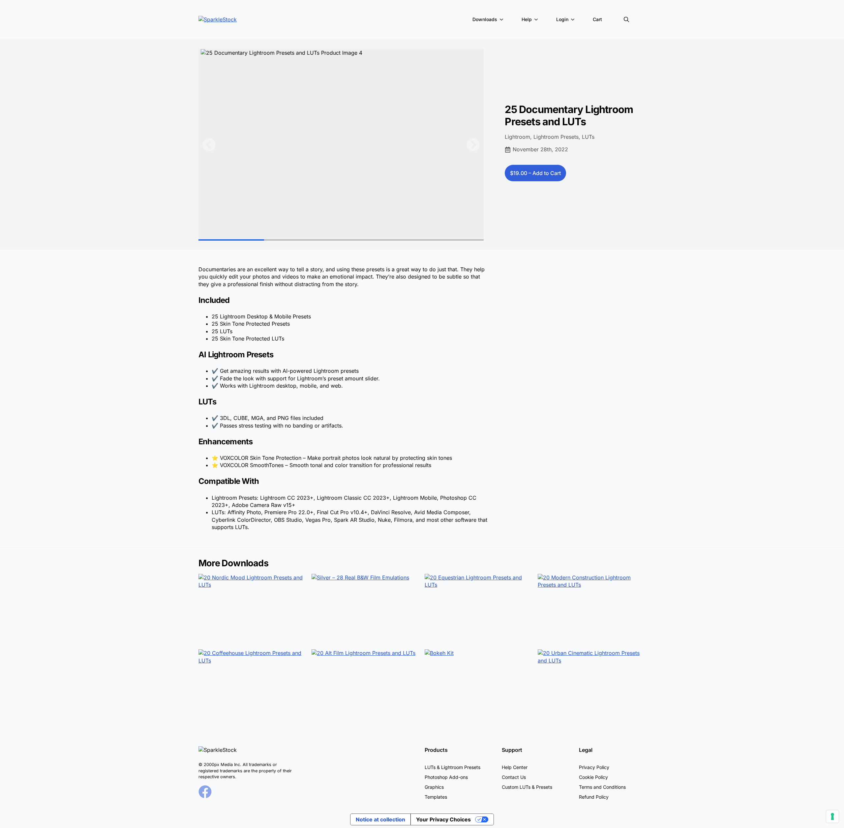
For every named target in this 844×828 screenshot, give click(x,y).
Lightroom (517, 136)
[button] (209, 144)
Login (562, 19)
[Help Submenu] (537, 19)
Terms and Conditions (602, 787)
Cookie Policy (593, 777)
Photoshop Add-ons (446, 777)
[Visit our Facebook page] (205, 791)
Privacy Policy (594, 767)
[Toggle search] (626, 19)
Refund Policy (594, 797)
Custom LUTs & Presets (527, 787)
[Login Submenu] (574, 19)
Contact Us (514, 777)
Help (527, 19)
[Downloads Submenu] (502, 19)
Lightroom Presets (556, 136)
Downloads (484, 19)
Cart (597, 19)
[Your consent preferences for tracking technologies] (832, 816)
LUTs (588, 136)
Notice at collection (380, 819)
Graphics (434, 787)
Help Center (515, 767)
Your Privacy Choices (443, 819)
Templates (436, 797)
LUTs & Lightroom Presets (452, 767)
